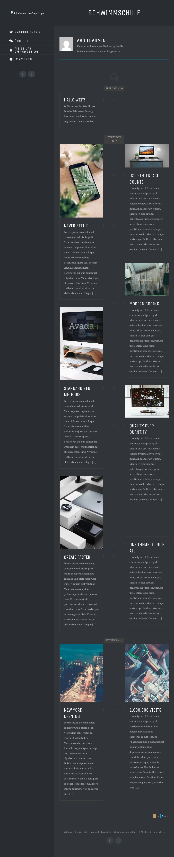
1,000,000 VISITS (145, 710)
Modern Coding (144, 304)
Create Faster (77, 557)
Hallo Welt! (74, 100)
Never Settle (76, 226)
